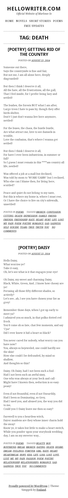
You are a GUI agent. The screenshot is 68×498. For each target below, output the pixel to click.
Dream (7, 450)
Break (21, 447)
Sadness (55, 223)
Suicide (14, 227)
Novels (21, 21)
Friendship (20, 219)
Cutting (8, 215)
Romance (37, 223)
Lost (61, 219)
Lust (6, 458)
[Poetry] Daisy (34, 247)
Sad (47, 223)
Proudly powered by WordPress (28, 486)
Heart (39, 219)
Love (56, 454)
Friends (8, 219)
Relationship (11, 462)
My (5, 223)
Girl (38, 450)
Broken (40, 211)
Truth (39, 227)
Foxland (41, 489)
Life (54, 219)
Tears (23, 227)
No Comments (37, 466)
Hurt (48, 219)
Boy (48, 443)
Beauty (40, 443)
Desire (59, 447)
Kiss (29, 454)
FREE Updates (34, 26)
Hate (32, 219)
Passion (31, 458)
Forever (30, 450)
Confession (54, 211)
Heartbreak (11, 454)
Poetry (26, 223)
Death (18, 215)
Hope (23, 454)
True (31, 227)
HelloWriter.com (34, 8)
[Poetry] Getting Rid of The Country (34, 51)
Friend (52, 215)
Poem (18, 223)
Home (9, 21)
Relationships (30, 462)
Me (12, 458)
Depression (30, 215)
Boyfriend (9, 447)
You (46, 227)
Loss (42, 454)
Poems (58, 21)
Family (43, 215)
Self (6, 227)
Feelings (18, 450)
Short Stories (40, 21)
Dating (41, 447)
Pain (10, 223)
